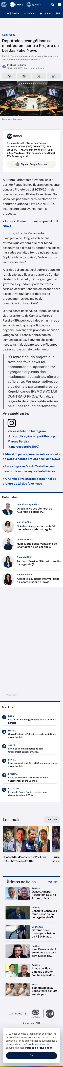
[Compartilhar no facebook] (24, 76)
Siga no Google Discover (34, 164)
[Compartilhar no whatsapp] (9, 76)
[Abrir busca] (52, 4)
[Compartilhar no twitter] (39, 76)
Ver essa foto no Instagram (27, 431)
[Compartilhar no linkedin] (54, 76)
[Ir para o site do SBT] (50, 1014)
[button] (26, 847)
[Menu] (59, 4)
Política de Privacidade (39, 1047)
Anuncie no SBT (31, 1023)
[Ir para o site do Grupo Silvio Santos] (26, 1014)
